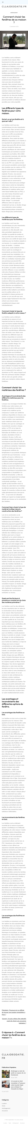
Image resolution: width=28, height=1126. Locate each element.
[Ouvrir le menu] (3, 2)
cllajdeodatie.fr (14, 6)
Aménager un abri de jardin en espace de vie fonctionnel (18, 1073)
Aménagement (14, 12)
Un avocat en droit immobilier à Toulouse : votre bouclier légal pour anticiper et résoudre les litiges (18, 1085)
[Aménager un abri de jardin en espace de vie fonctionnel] (6, 1074)
